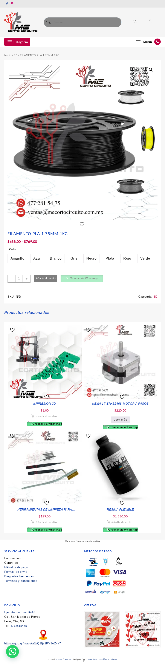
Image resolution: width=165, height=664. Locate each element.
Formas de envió (16, 571)
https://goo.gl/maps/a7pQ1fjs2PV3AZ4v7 (32, 643)
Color (13, 249)
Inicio (7, 55)
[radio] (17, 258)
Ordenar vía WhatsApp (47, 423)
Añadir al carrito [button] (46, 416)
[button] (151, 70)
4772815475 (19, 625)
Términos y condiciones (20, 580)
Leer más (120, 419)
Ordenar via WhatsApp (84, 278)
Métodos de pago (16, 567)
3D (15, 55)
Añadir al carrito (45, 278)
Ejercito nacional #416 (19, 612)
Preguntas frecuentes (19, 576)
